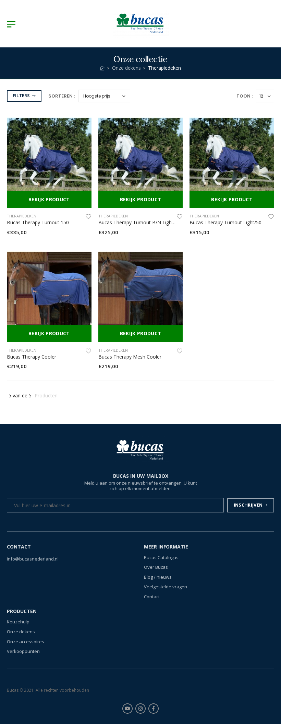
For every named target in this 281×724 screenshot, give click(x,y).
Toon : (244, 96)
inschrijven (248, 505)
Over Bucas (156, 567)
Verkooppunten (23, 651)
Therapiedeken (21, 216)
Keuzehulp (18, 622)
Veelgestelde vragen (165, 587)
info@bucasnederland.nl (33, 559)
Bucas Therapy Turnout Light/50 (225, 222)
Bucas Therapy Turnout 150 (38, 222)
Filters (22, 96)
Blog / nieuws (158, 577)
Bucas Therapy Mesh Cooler (129, 356)
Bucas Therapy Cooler (31, 356)
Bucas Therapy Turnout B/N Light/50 (139, 222)
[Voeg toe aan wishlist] (88, 216)
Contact (152, 596)
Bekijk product (49, 199)
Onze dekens (126, 68)
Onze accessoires (25, 641)
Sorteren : (61, 96)
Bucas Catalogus (161, 557)
